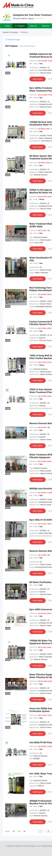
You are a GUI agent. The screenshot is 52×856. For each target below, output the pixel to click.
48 (24, 831)
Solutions (45, 26)
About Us (33, 26)
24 (14, 831)
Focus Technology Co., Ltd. (32, 846)
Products (21, 26)
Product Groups (13, 39)
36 (19, 831)
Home (7, 26)
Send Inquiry (37, 79)
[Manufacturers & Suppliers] (18, 5)
